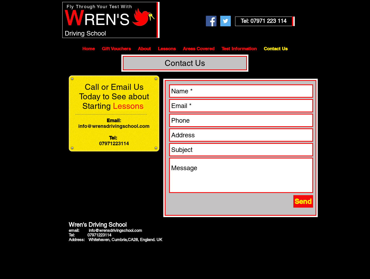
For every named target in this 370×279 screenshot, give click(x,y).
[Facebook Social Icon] (211, 21)
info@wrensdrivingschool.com (114, 126)
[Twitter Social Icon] (225, 21)
